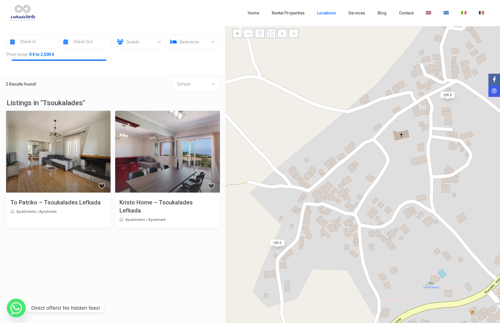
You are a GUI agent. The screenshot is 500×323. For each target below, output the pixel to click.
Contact (406, 13)
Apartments (26, 211)
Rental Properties (288, 13)
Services (356, 13)
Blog (382, 13)
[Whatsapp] (16, 308)
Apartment (48, 211)
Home (253, 13)
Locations (326, 13)
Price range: (17, 54)
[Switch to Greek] (446, 13)
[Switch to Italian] (463, 13)
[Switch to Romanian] (481, 13)
